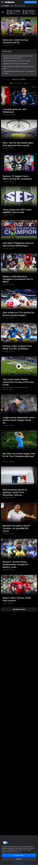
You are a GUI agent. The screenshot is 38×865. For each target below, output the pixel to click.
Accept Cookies (19, 855)
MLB (23, 6)
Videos (25, 83)
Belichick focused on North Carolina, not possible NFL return (16, 528)
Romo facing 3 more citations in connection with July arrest (18, 67)
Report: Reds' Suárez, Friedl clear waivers (17, 599)
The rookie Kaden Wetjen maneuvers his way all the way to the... (18, 382)
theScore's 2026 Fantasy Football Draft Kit (15, 41)
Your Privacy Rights (19, 863)
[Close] (34, 837)
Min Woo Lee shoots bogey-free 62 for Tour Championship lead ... (19, 456)
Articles (18, 83)
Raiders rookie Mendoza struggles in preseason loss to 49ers (18, 279)
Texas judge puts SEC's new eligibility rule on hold (17, 210)
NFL (12, 6)
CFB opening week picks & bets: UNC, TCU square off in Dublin (19, 72)
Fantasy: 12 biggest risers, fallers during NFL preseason (17, 177)
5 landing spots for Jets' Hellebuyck (15, 110)
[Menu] (2, 2)
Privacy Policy (17, 851)
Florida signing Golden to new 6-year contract (16, 60)
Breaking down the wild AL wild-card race (15, 63)
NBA (16, 6)
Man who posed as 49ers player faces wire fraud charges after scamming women (17, 57)
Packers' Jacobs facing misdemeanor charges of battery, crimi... (15, 564)
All (11, 83)
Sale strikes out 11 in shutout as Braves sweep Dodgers (18, 313)
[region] (19, 850)
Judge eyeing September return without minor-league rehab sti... (19, 420)
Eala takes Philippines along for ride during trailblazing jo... (18, 244)
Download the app (30, 2)
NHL (19, 6)
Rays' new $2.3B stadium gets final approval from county (18, 144)
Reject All (19, 859)
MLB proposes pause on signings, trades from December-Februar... (15, 492)
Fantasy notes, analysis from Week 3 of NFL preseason (17, 347)
